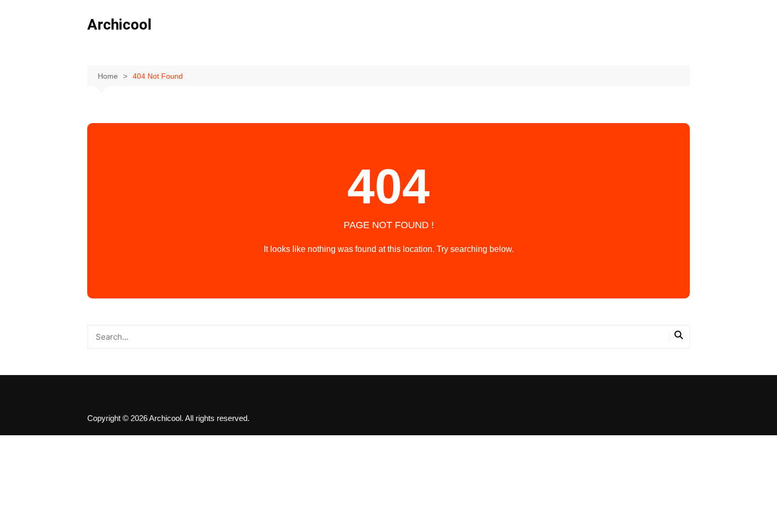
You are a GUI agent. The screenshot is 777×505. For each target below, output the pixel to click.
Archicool (119, 24)
